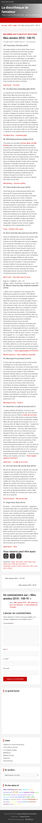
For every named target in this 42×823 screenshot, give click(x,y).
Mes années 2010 (9, 34)
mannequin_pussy (9, 566)
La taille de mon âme (29, 415)
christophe (6, 799)
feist (12, 804)
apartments (6, 795)
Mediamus (7, 753)
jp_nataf (31, 789)
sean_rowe (33, 566)
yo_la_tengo (19, 795)
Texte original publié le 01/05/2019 (26, 351)
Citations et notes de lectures (13, 745)
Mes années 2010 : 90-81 (28, 585)
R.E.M (15, 792)
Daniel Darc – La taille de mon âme (15, 462)
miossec (25, 789)
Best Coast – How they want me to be (16, 277)
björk (10, 804)
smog (37, 792)
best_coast (23, 562)
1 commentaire (30, 42)
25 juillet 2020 (8, 42)
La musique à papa (10, 750)
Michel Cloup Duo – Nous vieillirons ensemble (19, 355)
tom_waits (6, 802)
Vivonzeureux (8, 761)
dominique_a (32, 799)
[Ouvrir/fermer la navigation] (4, 20)
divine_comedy (22, 799)
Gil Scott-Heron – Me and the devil (15, 499)
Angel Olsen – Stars (10, 547)
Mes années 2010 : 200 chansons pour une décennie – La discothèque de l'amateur (24, 605)
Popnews (6, 758)
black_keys (32, 562)
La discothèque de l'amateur (26, 814)
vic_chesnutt (12, 799)
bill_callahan (18, 804)
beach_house (18, 789)
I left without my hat (10, 747)
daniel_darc (7, 564)
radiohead (20, 792)
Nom (5, 649)
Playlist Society (8, 755)
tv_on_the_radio (13, 797)
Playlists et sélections (27, 34)
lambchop (25, 802)
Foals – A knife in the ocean (13, 229)
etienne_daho (30, 797)
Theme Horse (24, 817)
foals (13, 564)
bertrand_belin (7, 792)
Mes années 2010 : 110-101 (15, 578)
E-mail (6, 659)
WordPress (29, 819)
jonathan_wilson (27, 795)
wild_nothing (7, 568)
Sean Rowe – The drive (11, 85)
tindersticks (32, 802)
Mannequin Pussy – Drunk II (13, 403)
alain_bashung (8, 789)
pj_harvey (19, 802)
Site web (6, 668)
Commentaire (8, 623)
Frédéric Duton (19, 42)
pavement (5, 804)
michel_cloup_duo (22, 566)
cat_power (13, 802)
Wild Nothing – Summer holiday (14, 183)
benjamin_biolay (29, 792)
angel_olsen (15, 562)
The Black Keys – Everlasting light (15, 135)
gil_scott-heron (21, 564)
